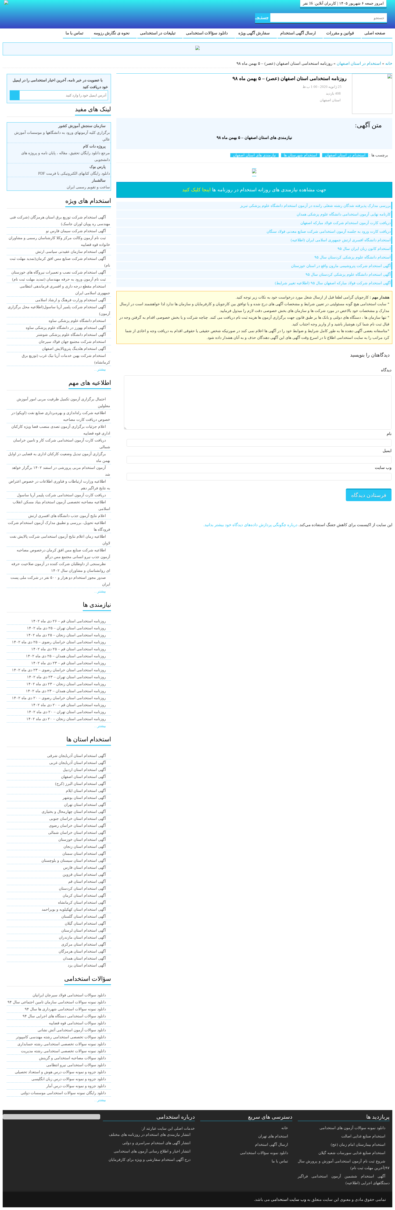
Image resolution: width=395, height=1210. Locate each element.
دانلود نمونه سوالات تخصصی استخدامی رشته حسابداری (61, 1044)
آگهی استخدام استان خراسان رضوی (77, 826)
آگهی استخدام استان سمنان (84, 854)
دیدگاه (386, 370)
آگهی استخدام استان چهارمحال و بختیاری (74, 812)
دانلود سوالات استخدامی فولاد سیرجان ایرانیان (69, 995)
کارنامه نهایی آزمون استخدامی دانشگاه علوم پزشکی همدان (344, 214)
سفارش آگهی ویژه (254, 33)
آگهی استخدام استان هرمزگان (82, 951)
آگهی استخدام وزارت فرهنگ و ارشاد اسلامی (70, 300)
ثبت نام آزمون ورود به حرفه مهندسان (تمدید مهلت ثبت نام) (59, 279)
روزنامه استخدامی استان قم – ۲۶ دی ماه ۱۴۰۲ (68, 621)
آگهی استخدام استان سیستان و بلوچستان (73, 861)
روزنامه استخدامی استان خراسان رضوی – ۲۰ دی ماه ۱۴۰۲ (59, 698)
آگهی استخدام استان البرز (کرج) (80, 784)
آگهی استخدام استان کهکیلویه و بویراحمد (74, 909)
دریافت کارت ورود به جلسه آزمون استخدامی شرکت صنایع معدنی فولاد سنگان (329, 231)
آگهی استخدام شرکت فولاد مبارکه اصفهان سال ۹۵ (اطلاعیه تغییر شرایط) (333, 283)
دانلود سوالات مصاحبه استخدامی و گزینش (72, 1058)
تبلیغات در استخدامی (158, 33)
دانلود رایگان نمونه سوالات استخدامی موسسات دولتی (63, 1093)
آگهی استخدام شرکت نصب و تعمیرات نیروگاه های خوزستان (58, 272)
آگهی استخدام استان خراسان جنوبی (77, 819)
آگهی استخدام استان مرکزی (83, 944)
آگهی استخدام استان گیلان (85, 923)
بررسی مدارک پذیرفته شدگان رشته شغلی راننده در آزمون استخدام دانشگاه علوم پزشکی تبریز (315, 206)
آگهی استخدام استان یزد (87, 965)
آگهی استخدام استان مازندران (82, 937)
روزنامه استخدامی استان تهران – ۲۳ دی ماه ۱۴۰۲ (66, 677)
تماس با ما (75, 33)
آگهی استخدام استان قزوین (84, 875)
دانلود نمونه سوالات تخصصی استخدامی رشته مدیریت (63, 1051)
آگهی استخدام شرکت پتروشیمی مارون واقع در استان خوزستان (341, 266)
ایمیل (387, 450)
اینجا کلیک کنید (196, 189)
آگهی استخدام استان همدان (84, 958)
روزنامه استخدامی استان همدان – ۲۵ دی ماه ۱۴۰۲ (66, 656)
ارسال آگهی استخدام (298, 33)
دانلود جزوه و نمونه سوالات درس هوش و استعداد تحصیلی (60, 1072)
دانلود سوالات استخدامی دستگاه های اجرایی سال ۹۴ (64, 1016)
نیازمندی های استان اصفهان (254, 155)
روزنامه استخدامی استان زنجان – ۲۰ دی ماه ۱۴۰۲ (66, 719)
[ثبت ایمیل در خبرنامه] (14, 95)
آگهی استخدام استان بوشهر (84, 798)
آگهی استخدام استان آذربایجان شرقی (76, 756)
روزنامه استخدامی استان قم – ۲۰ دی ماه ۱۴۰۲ (68, 705)
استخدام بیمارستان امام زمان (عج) (358, 1145)
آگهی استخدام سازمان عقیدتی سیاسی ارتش (70, 252)
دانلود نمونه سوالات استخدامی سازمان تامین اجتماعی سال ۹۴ (57, 1002)
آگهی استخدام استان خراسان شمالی (77, 833)
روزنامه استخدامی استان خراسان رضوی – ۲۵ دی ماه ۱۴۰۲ (59, 642)
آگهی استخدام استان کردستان (82, 888)
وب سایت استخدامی (288, 1199)
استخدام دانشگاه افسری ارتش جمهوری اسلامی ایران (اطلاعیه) (341, 240)
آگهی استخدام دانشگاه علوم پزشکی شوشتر (71, 335)
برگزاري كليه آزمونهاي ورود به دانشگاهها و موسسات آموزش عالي (62, 132)
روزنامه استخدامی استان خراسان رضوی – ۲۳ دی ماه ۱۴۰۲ (59, 670)
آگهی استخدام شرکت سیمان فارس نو (76, 231)
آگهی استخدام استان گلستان (83, 916)
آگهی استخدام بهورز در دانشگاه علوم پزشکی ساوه (66, 328)
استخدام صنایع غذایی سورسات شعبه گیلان (351, 1153)
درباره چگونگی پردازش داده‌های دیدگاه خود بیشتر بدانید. (250, 525)
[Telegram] (28, 1200)
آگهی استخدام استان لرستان (83, 930)
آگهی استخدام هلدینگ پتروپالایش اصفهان (74, 349)
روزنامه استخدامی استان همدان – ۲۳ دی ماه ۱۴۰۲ (66, 691)
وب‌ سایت (383, 467)
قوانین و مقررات (340, 33)
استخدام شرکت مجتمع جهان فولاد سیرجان (72, 342)
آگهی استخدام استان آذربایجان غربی (77, 763)
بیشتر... (100, 369)
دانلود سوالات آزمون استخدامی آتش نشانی (72, 1030)
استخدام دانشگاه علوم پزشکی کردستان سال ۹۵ (352, 257)
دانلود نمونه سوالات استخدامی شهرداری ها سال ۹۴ (65, 1009)
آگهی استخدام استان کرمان (84, 895)
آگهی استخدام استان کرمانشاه (82, 902)
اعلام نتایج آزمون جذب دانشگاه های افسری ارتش (67, 516)
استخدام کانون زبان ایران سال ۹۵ (364, 249)
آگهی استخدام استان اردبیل (84, 770)
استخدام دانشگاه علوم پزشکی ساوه (77, 321)
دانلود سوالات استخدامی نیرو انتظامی (76, 1065)
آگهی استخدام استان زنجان (84, 847)
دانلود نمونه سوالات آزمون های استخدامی (352, 1128)
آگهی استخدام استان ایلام (86, 791)
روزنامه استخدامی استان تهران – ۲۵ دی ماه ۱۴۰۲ (66, 628)
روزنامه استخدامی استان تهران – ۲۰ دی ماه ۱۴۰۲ (66, 712)
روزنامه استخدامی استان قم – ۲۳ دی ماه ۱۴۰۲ (68, 663)
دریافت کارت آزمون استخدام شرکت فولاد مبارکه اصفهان (345, 223)
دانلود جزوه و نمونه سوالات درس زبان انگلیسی (68, 1079)
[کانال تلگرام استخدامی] (197, 49)
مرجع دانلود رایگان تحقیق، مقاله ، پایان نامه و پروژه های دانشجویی (65, 153)
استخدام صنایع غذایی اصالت (363, 1136)
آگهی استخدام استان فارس (84, 868)
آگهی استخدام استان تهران (85, 805)
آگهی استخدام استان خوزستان (82, 840)
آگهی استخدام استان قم (87, 881)
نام (389, 434)
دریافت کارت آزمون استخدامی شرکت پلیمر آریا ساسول (61, 495)
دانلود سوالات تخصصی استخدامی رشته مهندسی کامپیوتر (61, 1037)
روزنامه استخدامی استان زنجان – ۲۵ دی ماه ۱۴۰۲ (66, 635)
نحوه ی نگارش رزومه (112, 33)
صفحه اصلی (375, 33)
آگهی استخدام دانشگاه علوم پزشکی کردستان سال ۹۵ (348, 274)
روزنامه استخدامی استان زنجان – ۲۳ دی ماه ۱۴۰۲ (66, 684)
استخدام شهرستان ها (300, 155)
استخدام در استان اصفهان (359, 63)
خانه (388, 63)
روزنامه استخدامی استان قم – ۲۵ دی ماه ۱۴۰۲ (68, 649)
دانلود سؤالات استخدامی (207, 33)
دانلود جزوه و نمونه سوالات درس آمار (76, 1086)
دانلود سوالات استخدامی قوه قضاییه (77, 1023)
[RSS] (14, 1200)
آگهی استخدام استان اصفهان (83, 777)
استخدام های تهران (273, 1136)
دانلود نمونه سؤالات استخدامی (264, 1153)
